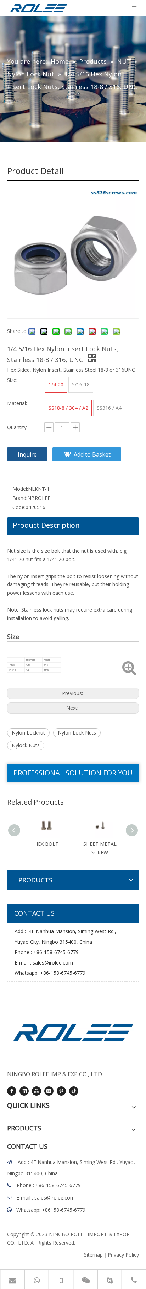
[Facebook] (11, 1091)
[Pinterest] (61, 1091)
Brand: (19, 498)
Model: (20, 488)
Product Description (46, 525)
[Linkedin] (24, 1091)
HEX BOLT (46, 844)
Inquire (27, 454)
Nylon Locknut (28, 732)
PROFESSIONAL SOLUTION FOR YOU (73, 772)
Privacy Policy (123, 1254)
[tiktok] (73, 1091)
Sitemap (93, 1254)
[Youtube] (36, 1091)
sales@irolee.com (53, 962)
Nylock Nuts (26, 745)
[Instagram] (49, 1091)
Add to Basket (92, 454)
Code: (19, 507)
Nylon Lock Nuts (77, 732)
